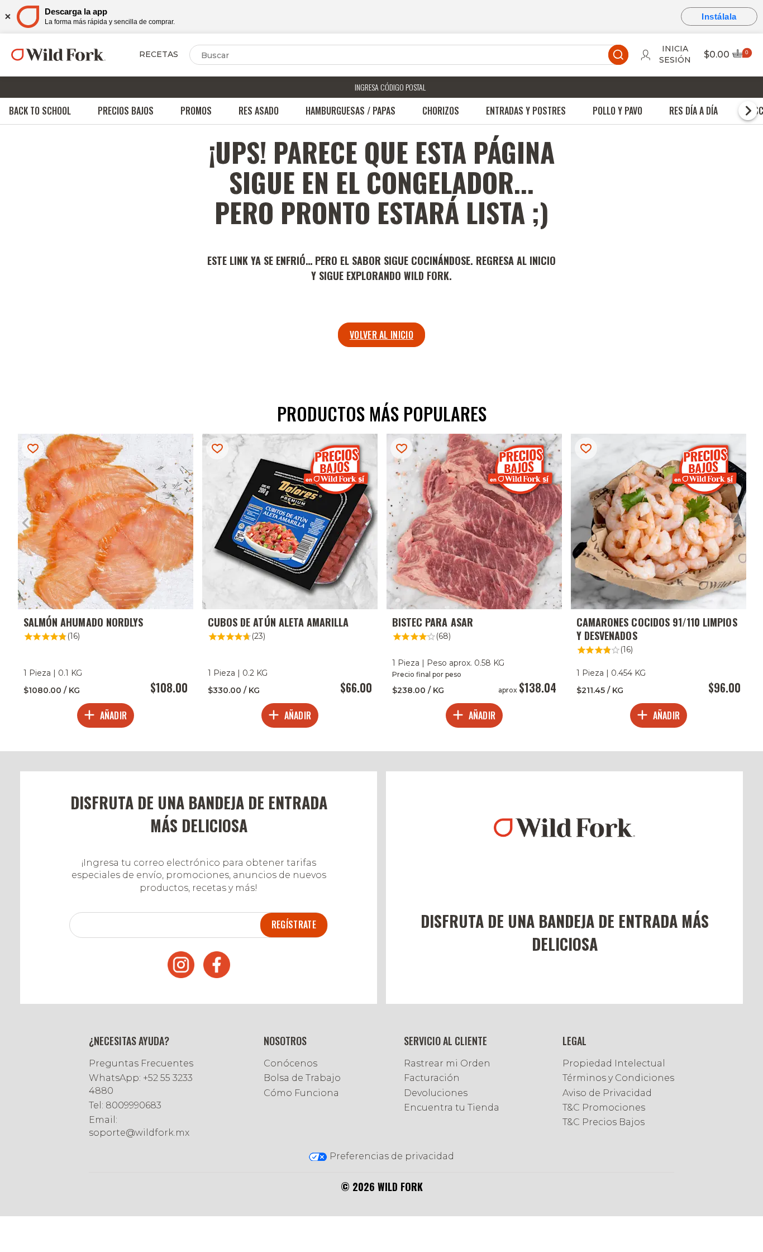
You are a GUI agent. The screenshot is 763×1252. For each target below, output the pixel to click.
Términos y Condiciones (618, 1078)
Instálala (719, 16)
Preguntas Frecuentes (141, 1063)
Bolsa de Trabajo (302, 1078)
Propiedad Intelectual (613, 1063)
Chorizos (440, 110)
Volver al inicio (381, 335)
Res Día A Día (693, 110)
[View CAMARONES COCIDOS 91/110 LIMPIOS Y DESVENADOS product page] (658, 583)
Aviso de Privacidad (607, 1093)
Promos (196, 110)
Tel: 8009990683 (125, 1105)
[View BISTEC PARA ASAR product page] (474, 583)
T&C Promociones (603, 1107)
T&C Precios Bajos (603, 1122)
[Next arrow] (737, 523)
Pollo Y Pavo (617, 110)
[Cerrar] (7, 16)
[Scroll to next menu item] (747, 110)
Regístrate (293, 924)
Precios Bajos (126, 110)
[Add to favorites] (33, 448)
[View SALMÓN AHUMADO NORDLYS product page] (105, 583)
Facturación (432, 1078)
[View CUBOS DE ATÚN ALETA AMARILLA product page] (290, 583)
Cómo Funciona (301, 1093)
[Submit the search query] (618, 55)
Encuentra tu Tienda (451, 1107)
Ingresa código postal (390, 87)
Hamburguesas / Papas (350, 110)
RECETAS (158, 54)
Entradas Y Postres (526, 110)
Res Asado (259, 110)
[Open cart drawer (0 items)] (741, 56)
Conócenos (290, 1063)
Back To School (40, 110)
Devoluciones (436, 1093)
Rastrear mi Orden (447, 1063)
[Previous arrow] (25, 523)
